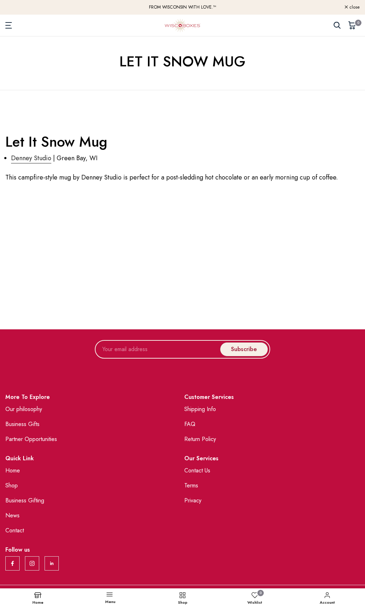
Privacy (192, 500)
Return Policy (200, 439)
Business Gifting (24, 500)
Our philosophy (23, 409)
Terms (191, 485)
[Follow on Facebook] (12, 563)
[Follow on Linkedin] (52, 563)
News (12, 515)
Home (12, 470)
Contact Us (197, 470)
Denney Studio (31, 158)
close (14, 7)
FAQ (189, 424)
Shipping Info (200, 409)
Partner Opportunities (31, 439)
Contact (14, 530)
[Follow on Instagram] (32, 563)
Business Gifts (22, 424)
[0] (352, 25)
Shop (11, 485)
